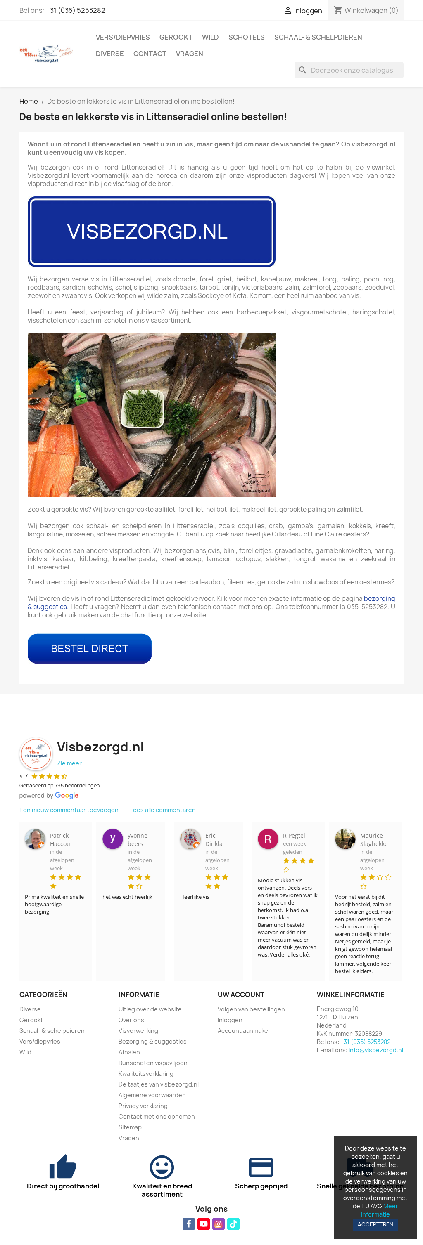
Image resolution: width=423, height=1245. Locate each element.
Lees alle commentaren (163, 810)
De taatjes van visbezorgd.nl (159, 1084)
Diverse (110, 53)
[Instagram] (218, 1224)
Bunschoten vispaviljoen (153, 1063)
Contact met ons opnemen (157, 1116)
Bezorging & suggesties (153, 1041)
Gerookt (175, 37)
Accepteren (375, 1224)
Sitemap (130, 1127)
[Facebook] (189, 1224)
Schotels (246, 37)
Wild (210, 37)
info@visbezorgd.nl (376, 1050)
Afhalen (129, 1052)
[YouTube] (203, 1224)
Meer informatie (379, 1210)
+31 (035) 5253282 (75, 10)
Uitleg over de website (150, 1009)
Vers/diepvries (123, 37)
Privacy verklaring (143, 1106)
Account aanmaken (245, 1031)
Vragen (189, 53)
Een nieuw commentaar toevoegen (69, 810)
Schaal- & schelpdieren (318, 37)
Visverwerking (138, 1031)
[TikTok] (233, 1224)
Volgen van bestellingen (251, 1009)
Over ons (131, 1020)
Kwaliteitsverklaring (146, 1073)
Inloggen (230, 1020)
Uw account (241, 994)
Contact (149, 53)
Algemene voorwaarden (152, 1095)
